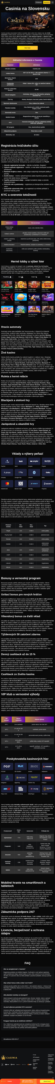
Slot (46, 276)
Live (19, 276)
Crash (33, 276)
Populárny (6, 276)
